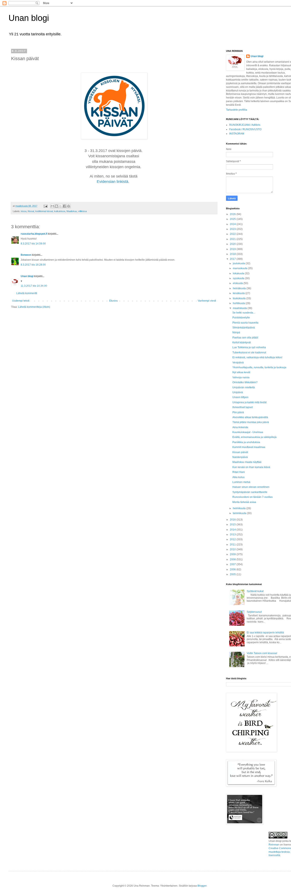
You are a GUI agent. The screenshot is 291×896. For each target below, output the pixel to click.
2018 (233, 254)
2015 (233, 524)
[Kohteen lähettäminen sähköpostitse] (52, 206)
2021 (233, 239)
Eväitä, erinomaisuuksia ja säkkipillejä (254, 437)
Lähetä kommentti (26, 293)
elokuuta (238, 283)
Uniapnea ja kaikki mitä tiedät (249, 402)
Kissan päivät (240, 452)
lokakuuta (239, 273)
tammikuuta (240, 513)
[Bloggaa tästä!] (56, 206)
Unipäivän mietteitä (243, 387)
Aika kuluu (238, 477)
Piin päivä (238, 412)
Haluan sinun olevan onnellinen (250, 487)
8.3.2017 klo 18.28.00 (33, 264)
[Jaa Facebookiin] (64, 206)
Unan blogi (29, 18)
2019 (233, 249)
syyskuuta (239, 278)
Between (26, 254)
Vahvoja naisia (240, 377)
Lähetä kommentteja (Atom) (34, 306)
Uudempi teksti (20, 300)
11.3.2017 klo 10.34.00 (34, 285)
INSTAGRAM (236, 133)
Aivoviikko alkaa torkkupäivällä (250, 417)
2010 (233, 549)
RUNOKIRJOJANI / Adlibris (244, 124)
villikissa (82, 211)
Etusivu (113, 300)
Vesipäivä (238, 362)
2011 (233, 544)
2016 (233, 519)
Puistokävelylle (241, 317)
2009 (233, 554)
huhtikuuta (239, 303)
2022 (233, 234)
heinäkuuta (239, 288)
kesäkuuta (239, 293)
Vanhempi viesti (207, 300)
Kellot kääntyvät (241, 342)
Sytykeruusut (254, 611)
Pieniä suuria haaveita (245, 322)
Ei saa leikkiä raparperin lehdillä (265, 632)
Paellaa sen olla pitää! (245, 337)
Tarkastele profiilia (236, 109)
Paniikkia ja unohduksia (246, 442)
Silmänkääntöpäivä (243, 327)
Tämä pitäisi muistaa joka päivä (250, 422)
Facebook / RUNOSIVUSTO (245, 129)
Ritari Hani (238, 472)
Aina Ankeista (240, 427)
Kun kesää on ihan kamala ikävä (251, 467)
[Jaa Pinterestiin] (68, 206)
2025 (233, 219)
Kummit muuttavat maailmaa (248, 447)
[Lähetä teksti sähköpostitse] (45, 206)
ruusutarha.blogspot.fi (34, 233)
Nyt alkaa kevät (241, 372)
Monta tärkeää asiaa (244, 502)
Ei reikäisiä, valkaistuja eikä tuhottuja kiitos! (257, 357)
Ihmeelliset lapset (242, 407)
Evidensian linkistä (112, 181)
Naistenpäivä (240, 457)
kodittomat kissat (44, 211)
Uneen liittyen (240, 397)
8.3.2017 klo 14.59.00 (33, 243)
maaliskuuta (240, 308)
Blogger (201, 885)
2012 (233, 539)
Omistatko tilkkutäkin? (245, 382)
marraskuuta (240, 268)
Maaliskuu (71, 211)
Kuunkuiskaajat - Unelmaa (247, 432)
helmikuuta (239, 508)
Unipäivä (237, 392)
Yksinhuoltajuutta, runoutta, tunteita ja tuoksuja (259, 367)
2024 (233, 224)
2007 (233, 564)
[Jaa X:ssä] (60, 206)
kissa (23, 211)
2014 (233, 529)
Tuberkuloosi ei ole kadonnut (249, 352)
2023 (233, 229)
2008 (233, 559)
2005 (233, 574)
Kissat (31, 211)
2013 (233, 534)
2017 (233, 258)
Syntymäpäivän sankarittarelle (249, 492)
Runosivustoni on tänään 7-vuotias (252, 497)
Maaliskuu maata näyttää (246, 462)
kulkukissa (59, 211)
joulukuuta (239, 263)
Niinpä (236, 332)
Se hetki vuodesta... (243, 312)
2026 (233, 214)
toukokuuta (239, 298)
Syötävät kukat (255, 591)
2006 (233, 569)
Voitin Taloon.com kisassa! (262, 653)
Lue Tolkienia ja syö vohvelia (249, 347)
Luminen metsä (241, 482)
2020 (233, 244)
